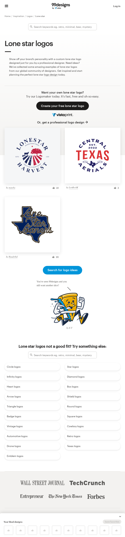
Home (8, 16)
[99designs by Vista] (60, 6)
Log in (116, 6)
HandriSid (13, 256)
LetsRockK (73, 187)
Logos (30, 16)
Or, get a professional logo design (60, 122)
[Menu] (6, 6)
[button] (120, 516)
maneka (12, 187)
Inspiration (19, 16)
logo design (51, 74)
